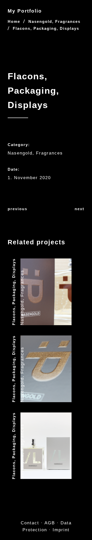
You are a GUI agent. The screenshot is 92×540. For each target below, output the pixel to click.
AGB (49, 522)
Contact (30, 522)
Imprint (61, 529)
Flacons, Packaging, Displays (14, 291)
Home (14, 21)
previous (17, 209)
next (79, 209)
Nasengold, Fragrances (54, 21)
